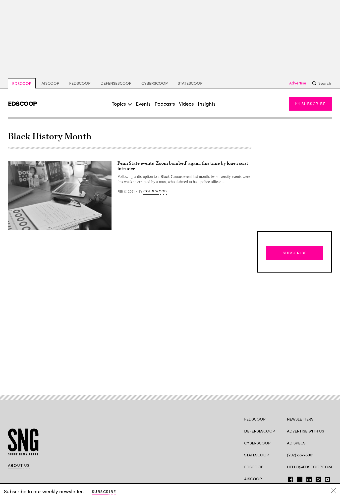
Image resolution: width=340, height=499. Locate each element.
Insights (207, 103)
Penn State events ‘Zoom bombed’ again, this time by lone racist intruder (182, 166)
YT (326, 478)
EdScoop (21, 83)
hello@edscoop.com (309, 466)
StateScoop (190, 83)
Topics (119, 103)
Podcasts (165, 103)
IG (317, 478)
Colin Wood (155, 191)
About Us (19, 465)
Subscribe (313, 103)
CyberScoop (154, 83)
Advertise (297, 82)
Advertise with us (305, 430)
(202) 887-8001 (300, 454)
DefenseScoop (116, 83)
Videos (186, 103)
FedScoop (80, 83)
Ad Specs (296, 442)
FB (289, 478)
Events (143, 103)
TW (299, 478)
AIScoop (50, 83)
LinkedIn (309, 478)
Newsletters (300, 419)
